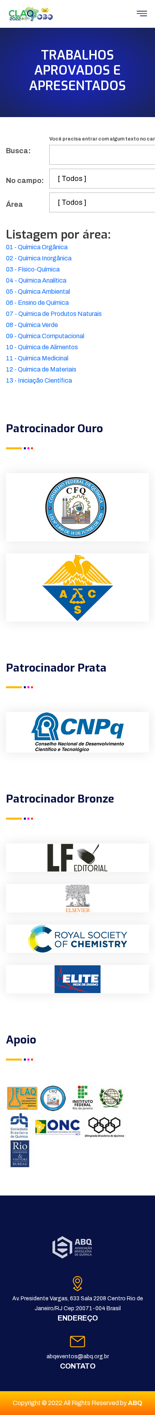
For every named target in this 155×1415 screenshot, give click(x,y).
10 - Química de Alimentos (42, 347)
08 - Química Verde (32, 325)
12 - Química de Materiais (41, 369)
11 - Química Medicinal (37, 358)
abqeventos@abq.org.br (77, 1356)
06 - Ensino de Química (37, 302)
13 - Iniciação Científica (39, 380)
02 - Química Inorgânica (39, 258)
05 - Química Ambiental (38, 291)
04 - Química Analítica (36, 280)
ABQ (135, 1403)
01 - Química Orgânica (37, 247)
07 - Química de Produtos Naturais (54, 313)
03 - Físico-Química (33, 269)
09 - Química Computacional (45, 336)
